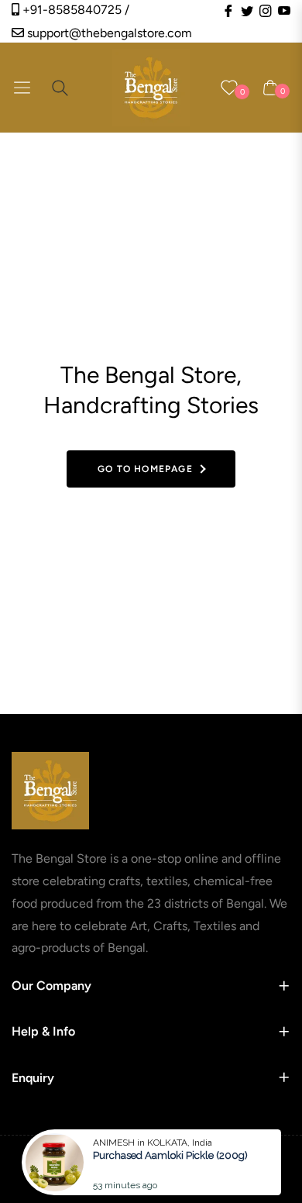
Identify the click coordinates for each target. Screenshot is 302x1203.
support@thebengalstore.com (108, 33)
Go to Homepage (145, 469)
